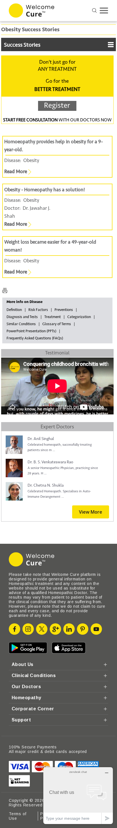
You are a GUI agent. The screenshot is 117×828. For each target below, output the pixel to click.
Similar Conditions (21, 324)
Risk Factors (38, 310)
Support (21, 719)
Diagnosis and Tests (22, 317)
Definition (14, 310)
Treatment (52, 317)
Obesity (31, 160)
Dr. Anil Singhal (41, 438)
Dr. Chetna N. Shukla (46, 485)
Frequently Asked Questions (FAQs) (35, 338)
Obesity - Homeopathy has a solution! (44, 190)
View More (90, 512)
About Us (23, 664)
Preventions (64, 310)
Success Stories (22, 44)
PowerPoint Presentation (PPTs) (31, 331)
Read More (16, 172)
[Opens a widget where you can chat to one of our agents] (78, 795)
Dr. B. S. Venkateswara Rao (50, 462)
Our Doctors (26, 686)
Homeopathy (26, 697)
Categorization (79, 317)
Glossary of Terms (56, 324)
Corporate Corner (33, 708)
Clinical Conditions (34, 675)
